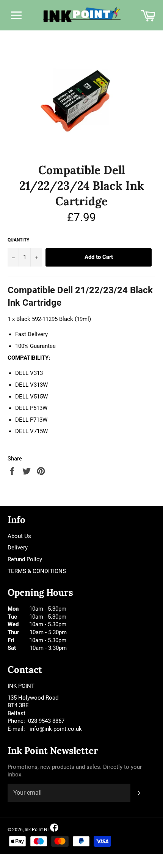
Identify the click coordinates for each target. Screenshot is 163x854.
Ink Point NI (37, 829)
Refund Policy (25, 559)
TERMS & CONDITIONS (37, 571)
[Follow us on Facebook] (54, 828)
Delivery (18, 547)
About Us (19, 536)
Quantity (18, 240)
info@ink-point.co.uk (56, 728)
